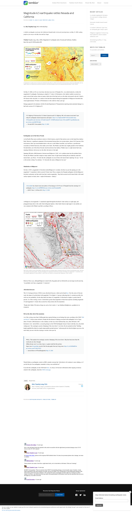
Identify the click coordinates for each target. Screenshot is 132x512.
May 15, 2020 (45, 124)
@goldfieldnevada (74, 120)
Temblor (53, 399)
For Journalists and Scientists (97, 50)
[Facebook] (76, 494)
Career (106, 3)
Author (25, 380)
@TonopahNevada (30, 120)
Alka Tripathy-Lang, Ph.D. (47, 20)
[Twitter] (82, 386)
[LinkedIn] (85, 494)
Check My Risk (90, 3)
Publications (46, 399)
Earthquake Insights (36, 399)
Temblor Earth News (76, 3)
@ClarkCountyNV (45, 120)
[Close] (130, 492)
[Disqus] (54, 422)
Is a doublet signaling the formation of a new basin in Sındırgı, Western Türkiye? (99, 17)
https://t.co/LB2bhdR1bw (70, 346)
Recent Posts (32, 380)
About (99, 3)
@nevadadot (29, 186)
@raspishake (35, 346)
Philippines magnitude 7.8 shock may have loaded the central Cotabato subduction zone (99, 34)
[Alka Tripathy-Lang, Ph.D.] (28, 387)
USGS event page (46, 370)
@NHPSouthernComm (56, 120)
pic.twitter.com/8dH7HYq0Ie (33, 122)
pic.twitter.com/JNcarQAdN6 (53, 188)
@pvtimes (38, 120)
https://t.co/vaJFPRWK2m (39, 188)
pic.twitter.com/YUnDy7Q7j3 (33, 348)
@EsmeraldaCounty (71, 117)
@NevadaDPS (66, 120)
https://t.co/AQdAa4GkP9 (59, 117)
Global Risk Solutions (59, 3)
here (67, 293)
